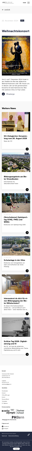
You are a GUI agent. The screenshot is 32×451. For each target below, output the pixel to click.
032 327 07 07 (5, 382)
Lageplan (4, 380)
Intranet (22, 439)
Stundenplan (23, 436)
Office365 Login (6, 395)
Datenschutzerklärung (13, 435)
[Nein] (30, 445)
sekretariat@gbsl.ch (6, 384)
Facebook (6, 426)
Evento (3, 397)
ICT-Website (5, 403)
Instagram (5, 428)
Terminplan (4, 401)
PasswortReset (5, 399)
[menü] (28, 3)
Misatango (10, 94)
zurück (7, 10)
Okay (16, 448)
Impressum (4, 435)
